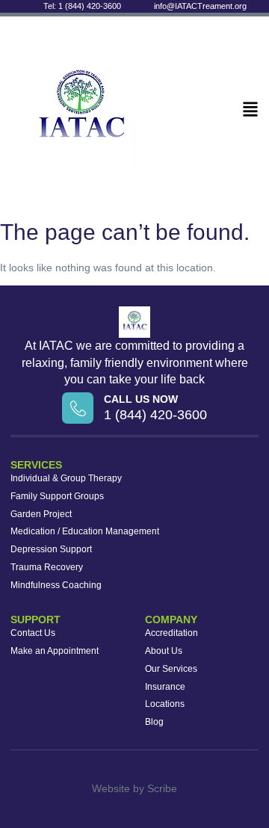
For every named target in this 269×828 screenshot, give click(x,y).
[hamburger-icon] (250, 110)
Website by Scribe (134, 788)
